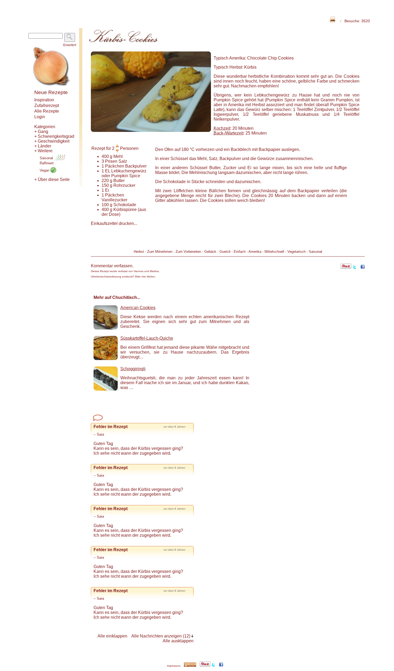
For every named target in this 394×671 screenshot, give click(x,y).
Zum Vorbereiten (188, 252)
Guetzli (225, 252)
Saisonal (47, 158)
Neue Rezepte (51, 92)
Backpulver (136, 166)
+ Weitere (43, 151)
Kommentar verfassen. (112, 266)
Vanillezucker (114, 200)
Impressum (173, 665)
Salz (122, 161)
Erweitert (69, 45)
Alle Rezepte (46, 111)
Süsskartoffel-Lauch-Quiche (146, 338)
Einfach (240, 252)
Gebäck (210, 252)
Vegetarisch (296, 252)
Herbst (139, 252)
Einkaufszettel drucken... (114, 223)
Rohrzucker (124, 185)
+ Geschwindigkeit (51, 141)
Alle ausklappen (178, 641)
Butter (119, 180)
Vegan (45, 170)
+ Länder (42, 146)
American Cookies (137, 307)
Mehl (118, 156)
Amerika (254, 252)
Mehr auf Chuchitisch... (117, 297)
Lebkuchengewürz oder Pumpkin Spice (124, 173)
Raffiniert (47, 163)
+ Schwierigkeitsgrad (54, 136)
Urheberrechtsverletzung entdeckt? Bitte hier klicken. (123, 276)
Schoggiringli (133, 368)
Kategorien (44, 126)
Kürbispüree (125, 209)
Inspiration (44, 100)
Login (39, 116)
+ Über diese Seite (52, 179)
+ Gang (41, 131)
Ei (107, 190)
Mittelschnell (274, 252)
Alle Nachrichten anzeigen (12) (160, 636)
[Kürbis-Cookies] (151, 130)
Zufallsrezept (46, 105)
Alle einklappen (112, 636)
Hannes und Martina (146, 271)
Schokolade (124, 204)
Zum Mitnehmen (159, 252)
